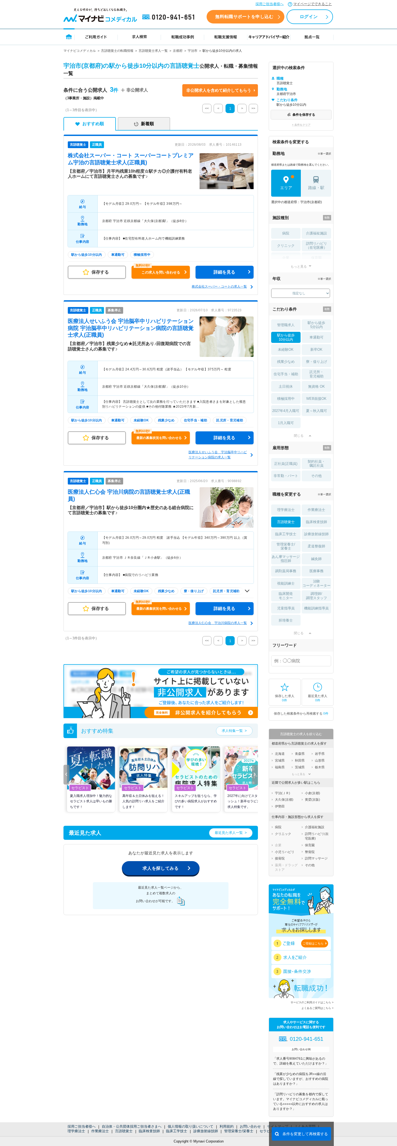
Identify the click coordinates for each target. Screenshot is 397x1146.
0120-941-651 (169, 17)
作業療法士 (100, 1131)
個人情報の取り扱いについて (190, 1126)
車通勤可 (316, 337)
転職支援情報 (225, 36)
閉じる (299, 435)
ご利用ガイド (96, 36)
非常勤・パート (286, 476)
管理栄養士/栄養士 (238, 1131)
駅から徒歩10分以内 (286, 337)
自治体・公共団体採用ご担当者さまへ (132, 1126)
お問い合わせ (250, 1126)
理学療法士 (76, 1131)
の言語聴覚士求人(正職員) (131, 328)
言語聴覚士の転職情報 (117, 51)
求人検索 (139, 36)
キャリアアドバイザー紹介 (269, 36)
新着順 (147, 123)
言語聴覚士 (124, 1131)
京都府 (178, 51)
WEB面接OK (316, 399)
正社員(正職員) (285, 464)
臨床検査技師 (149, 1131)
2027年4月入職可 (285, 411)
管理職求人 (286, 325)
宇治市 (192, 51)
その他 (316, 476)
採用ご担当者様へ (269, 4)
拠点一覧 (312, 36)
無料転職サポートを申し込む (244, 16)
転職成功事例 (182, 36)
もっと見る (299, 266)
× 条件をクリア (301, 124)
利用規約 (227, 1126)
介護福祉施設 (316, 233)
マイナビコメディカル (79, 51)
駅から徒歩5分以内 (316, 325)
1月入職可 (286, 423)
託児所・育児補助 (316, 374)
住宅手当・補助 (286, 374)
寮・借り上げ (316, 362)
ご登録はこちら (313, 943)
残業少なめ (286, 362)
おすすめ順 (93, 123)
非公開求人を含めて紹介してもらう (218, 90)
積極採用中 (286, 399)
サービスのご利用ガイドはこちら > (312, 1002)
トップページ (69, 36)
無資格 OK (316, 386)
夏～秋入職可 (316, 411)
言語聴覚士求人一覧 (153, 51)
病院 (285, 233)
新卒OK (316, 349)
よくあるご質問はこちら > (317, 1008)
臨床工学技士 (176, 1131)
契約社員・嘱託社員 (316, 463)
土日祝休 (286, 386)
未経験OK (286, 349)
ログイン (309, 16)
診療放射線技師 (205, 1131)
